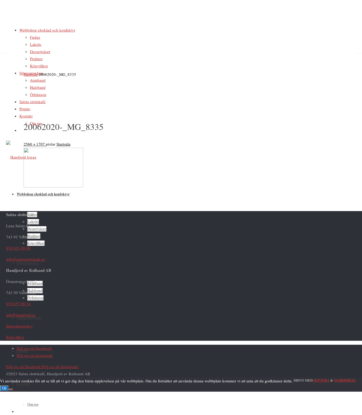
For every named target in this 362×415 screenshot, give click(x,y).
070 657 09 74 (18, 303)
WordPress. (345, 380)
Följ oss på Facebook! (35, 348)
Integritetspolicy (19, 326)
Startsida (31, 74)
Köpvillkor (15, 337)
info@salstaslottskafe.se (25, 259)
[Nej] (11, 389)
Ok (4, 388)
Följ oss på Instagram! (35, 355)
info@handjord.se (21, 314)
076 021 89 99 (18, 248)
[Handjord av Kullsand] (21, 157)
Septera (321, 380)
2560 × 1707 (35, 144)
